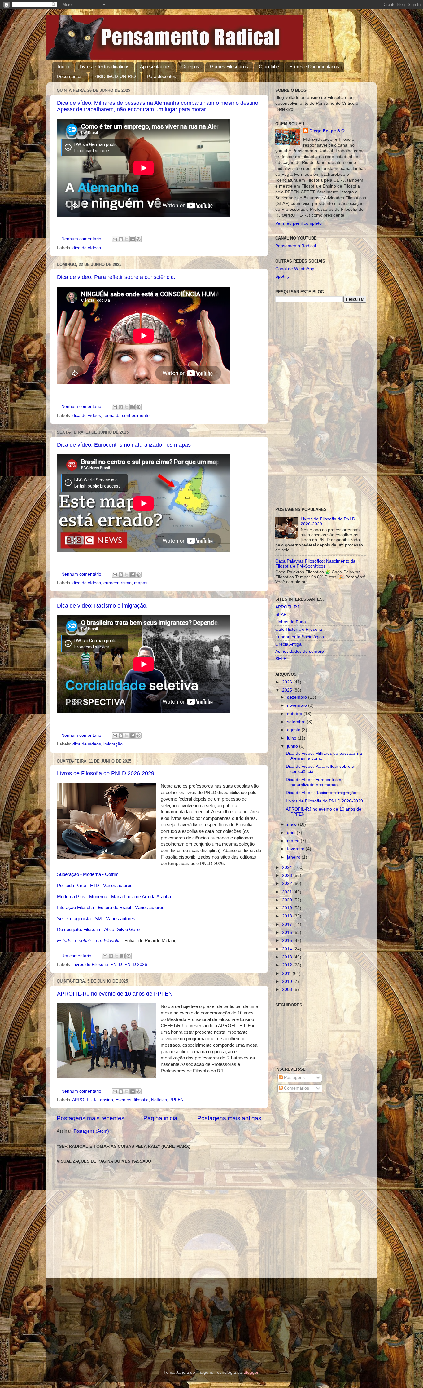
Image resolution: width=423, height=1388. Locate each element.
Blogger (250, 1372)
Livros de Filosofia (90, 964)
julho (292, 738)
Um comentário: (77, 955)
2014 (287, 949)
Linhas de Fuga (290, 622)
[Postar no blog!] (121, 239)
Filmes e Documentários (314, 66)
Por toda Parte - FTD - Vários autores (95, 885)
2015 (287, 940)
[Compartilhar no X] (127, 239)
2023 (287, 875)
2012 (287, 965)
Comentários (296, 1088)
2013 (287, 957)
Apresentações (155, 66)
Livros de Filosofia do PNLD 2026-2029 (105, 773)
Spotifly (282, 276)
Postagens (294, 1077)
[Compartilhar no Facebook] (132, 239)
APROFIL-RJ (85, 1100)
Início (63, 66)
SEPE (280, 658)
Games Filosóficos (229, 66)
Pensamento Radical (295, 246)
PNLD (116, 964)
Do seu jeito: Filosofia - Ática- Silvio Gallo (98, 929)
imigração (113, 744)
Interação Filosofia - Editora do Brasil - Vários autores (110, 907)
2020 (287, 900)
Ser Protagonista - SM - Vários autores (96, 918)
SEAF (280, 614)
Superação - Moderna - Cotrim (88, 874)
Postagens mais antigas (229, 1118)
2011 (287, 973)
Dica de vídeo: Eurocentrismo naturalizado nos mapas (124, 445)
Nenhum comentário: (82, 238)
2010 (287, 981)
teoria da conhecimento (126, 415)
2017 (287, 924)
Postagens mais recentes (90, 1118)
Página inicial (161, 1118)
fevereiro (296, 849)
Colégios (190, 66)
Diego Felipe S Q (327, 131)
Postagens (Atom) (91, 1131)
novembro (297, 705)
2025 (287, 690)
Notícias (159, 1100)
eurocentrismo (117, 583)
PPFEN (176, 1100)
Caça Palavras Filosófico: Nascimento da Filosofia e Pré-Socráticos (315, 563)
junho (293, 746)
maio (292, 824)
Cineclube (269, 66)
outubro (295, 713)
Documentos (70, 76)
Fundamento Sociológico (299, 636)
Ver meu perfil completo (298, 223)
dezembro (297, 697)
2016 (287, 932)
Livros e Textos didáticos (104, 66)
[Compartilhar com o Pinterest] (138, 239)
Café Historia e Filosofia (298, 629)
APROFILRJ (287, 607)
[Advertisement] (320, 405)
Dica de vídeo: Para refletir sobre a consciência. (116, 277)
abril (292, 832)
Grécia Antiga (288, 644)
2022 (287, 883)
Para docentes (161, 76)
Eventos (123, 1100)
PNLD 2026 (135, 964)
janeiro (294, 857)
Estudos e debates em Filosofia (88, 940)
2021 (287, 892)
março (294, 840)
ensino (106, 1100)
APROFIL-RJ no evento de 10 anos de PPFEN (114, 994)
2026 (287, 682)
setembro (297, 721)
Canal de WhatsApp (294, 269)
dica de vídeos (86, 247)
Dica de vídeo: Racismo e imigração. (102, 606)
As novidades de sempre (299, 651)
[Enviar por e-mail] (115, 239)
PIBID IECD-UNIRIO (115, 76)
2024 (287, 867)
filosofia (141, 1100)
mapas (140, 583)
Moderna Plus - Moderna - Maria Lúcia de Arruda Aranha (114, 896)
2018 (287, 916)
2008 (287, 989)
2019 (287, 908)
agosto (294, 729)
